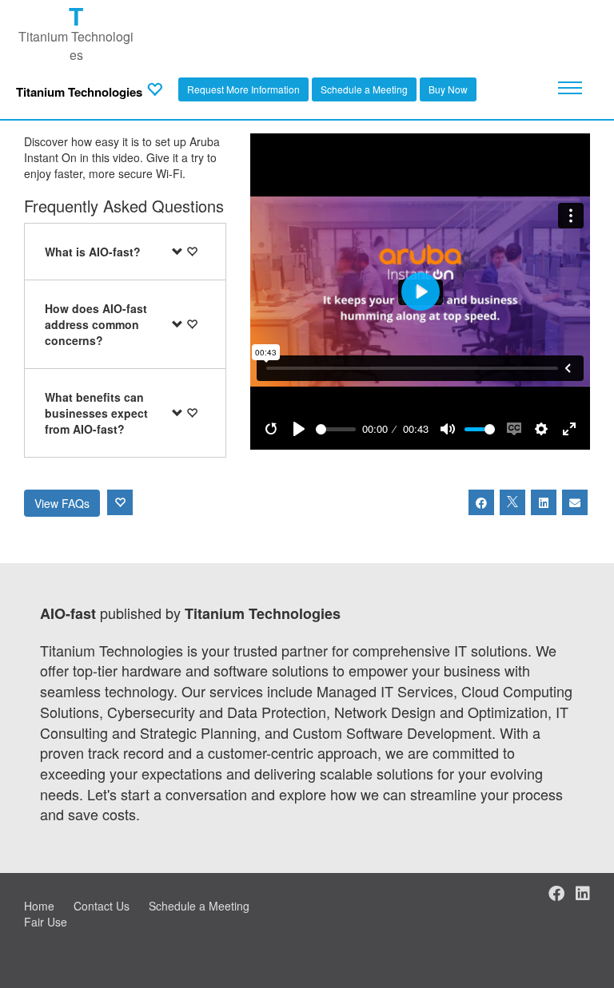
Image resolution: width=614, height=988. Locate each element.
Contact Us (102, 906)
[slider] (336, 429)
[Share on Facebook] (481, 502)
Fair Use (45, 922)
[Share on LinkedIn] (543, 502)
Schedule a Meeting (364, 89)
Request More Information (243, 89)
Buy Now (448, 89)
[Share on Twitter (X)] (512, 502)
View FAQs (62, 503)
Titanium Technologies (79, 92)
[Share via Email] (574, 502)
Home (39, 906)
